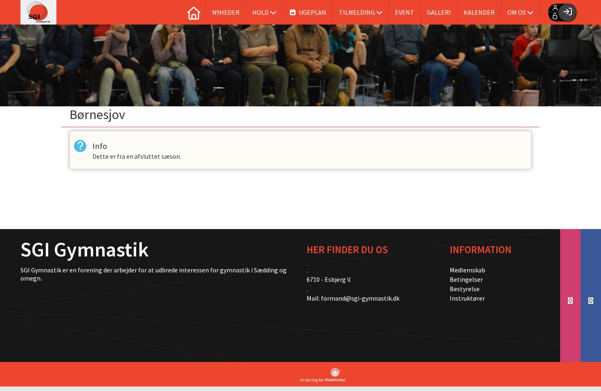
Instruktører (467, 298)
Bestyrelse (465, 289)
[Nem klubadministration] (322, 375)
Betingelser (466, 279)
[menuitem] (193, 12)
